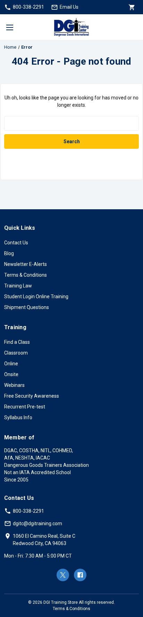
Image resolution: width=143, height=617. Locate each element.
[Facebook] (80, 575)
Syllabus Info (18, 417)
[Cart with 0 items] (131, 7)
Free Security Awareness (31, 396)
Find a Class (17, 342)
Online (11, 363)
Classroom (16, 353)
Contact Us (16, 242)
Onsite (11, 374)
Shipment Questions (26, 307)
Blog (9, 253)
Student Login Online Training (36, 296)
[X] (63, 575)
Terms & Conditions (25, 275)
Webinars (14, 385)
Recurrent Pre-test (24, 406)
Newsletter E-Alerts (25, 264)
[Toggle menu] (9, 27)
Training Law (18, 286)
